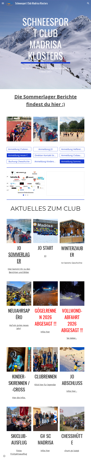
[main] (45, 39)
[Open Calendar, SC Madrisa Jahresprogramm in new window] (80, 174)
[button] (3, 3)
